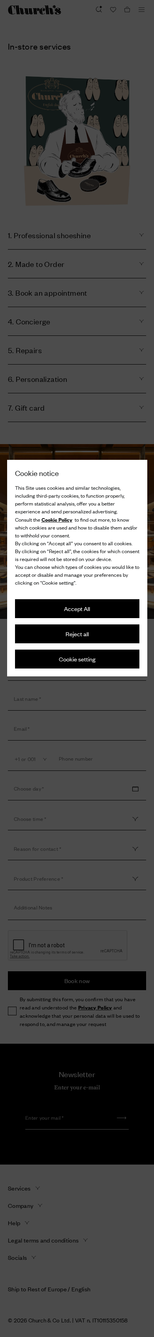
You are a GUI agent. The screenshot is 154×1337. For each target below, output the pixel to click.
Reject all (77, 634)
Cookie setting (77, 659)
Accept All (77, 608)
